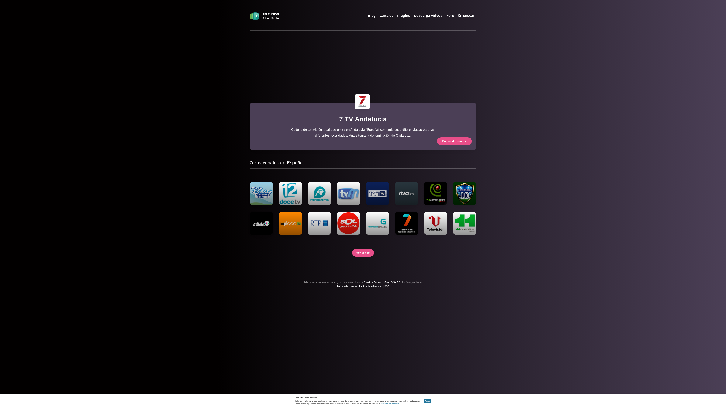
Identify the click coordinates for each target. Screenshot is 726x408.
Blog (372, 16)
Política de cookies (347, 286)
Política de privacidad (370, 286)
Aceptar (427, 401)
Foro (450, 16)
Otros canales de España (276, 162)
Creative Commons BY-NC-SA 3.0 (382, 282)
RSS (386, 286)
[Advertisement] (363, 59)
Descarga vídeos (428, 16)
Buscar (468, 16)
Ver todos (363, 252)
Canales (386, 16)
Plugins (403, 16)
